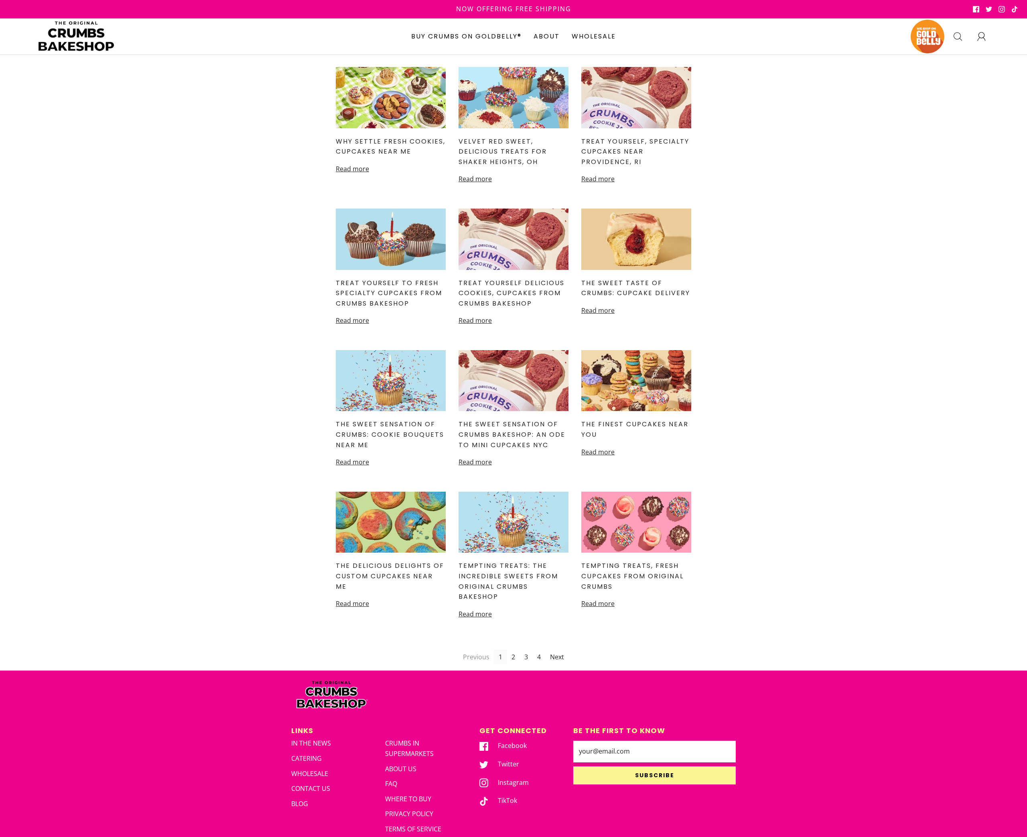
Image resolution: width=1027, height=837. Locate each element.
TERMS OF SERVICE (413, 829)
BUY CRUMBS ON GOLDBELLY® (466, 36)
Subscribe (654, 775)
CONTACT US (310, 788)
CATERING (306, 758)
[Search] (962, 36)
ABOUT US (400, 768)
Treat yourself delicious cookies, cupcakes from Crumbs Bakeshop (511, 293)
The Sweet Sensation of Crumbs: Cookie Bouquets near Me (390, 434)
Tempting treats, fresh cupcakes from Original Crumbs (632, 576)
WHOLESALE (594, 36)
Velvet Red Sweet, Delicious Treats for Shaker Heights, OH (503, 151)
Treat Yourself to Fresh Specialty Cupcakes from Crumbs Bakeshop (389, 293)
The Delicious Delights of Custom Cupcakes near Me (390, 576)
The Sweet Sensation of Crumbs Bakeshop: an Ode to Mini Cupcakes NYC (512, 434)
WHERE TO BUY (408, 798)
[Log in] (986, 36)
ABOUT (547, 36)
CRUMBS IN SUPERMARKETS (409, 748)
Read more (352, 168)
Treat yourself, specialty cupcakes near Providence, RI (635, 151)
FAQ (391, 783)
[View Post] (391, 97)
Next (557, 657)
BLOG (299, 803)
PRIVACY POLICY (409, 813)
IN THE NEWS (311, 743)
